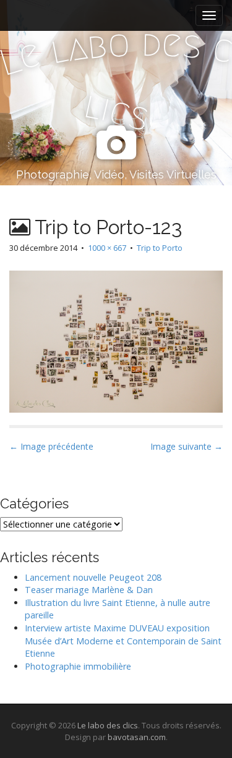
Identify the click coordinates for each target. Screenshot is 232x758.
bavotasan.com (137, 737)
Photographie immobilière (78, 666)
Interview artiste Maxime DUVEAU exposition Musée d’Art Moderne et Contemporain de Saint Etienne (123, 640)
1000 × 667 (107, 247)
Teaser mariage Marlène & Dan (89, 590)
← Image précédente (51, 446)
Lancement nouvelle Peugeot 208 (93, 577)
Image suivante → (186, 446)
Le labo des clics (107, 725)
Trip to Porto (160, 247)
